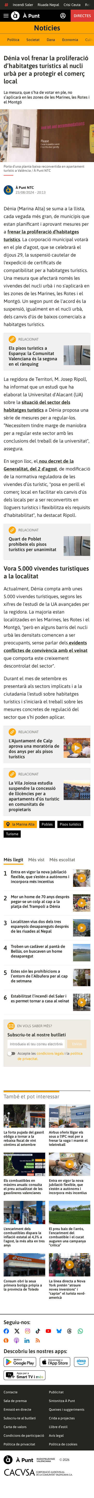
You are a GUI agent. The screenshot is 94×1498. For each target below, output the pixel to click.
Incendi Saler (23, 5)
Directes (82, 16)
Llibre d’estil (58, 1427)
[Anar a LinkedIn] (28, 1340)
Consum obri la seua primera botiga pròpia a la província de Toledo (23, 1285)
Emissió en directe (17, 1409)
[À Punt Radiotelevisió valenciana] (29, 1459)
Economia (70, 40)
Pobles (47, 824)
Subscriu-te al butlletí (20, 1418)
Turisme (12, 834)
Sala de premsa (15, 1401)
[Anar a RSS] (39, 1340)
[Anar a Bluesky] (60, 1331)
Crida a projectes (62, 1418)
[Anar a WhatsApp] (81, 1331)
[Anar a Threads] (70, 1331)
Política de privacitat (19, 1444)
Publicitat (56, 1392)
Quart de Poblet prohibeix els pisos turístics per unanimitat (32, 544)
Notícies (47, 28)
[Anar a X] (17, 1331)
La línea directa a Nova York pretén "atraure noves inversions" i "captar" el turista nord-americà (67, 1289)
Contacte (11, 1392)
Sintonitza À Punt (62, 1401)
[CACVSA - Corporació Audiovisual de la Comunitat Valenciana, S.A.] (38, 1472)
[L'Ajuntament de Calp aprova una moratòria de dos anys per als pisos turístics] (77, 748)
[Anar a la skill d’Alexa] (81, 1362)
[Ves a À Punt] (25, 15)
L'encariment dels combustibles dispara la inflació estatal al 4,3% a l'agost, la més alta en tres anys (24, 1237)
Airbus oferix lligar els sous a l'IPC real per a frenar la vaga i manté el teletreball (68, 1138)
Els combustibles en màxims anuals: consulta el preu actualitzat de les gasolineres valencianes (23, 1186)
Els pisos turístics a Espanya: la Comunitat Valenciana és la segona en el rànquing (33, 356)
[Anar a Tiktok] (39, 1331)
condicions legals (50, 1053)
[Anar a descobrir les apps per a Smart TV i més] (25, 1375)
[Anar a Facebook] (7, 1331)
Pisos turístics (70, 824)
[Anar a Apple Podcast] (17, 1340)
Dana (51, 40)
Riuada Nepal (48, 5)
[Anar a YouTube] (49, 1331)
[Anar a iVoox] (7, 1340)
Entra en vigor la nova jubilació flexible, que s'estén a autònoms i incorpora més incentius (68, 1186)
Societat (33, 40)
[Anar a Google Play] (20, 1362)
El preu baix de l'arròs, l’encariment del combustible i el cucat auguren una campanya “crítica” (67, 1237)
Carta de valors (15, 1427)
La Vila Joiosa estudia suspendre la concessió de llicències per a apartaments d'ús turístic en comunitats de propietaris (34, 796)
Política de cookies (63, 1444)
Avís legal (56, 1435)
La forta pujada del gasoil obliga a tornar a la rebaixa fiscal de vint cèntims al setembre (24, 1138)
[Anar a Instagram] (28, 1331)
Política (13, 40)
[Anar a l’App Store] (55, 1362)
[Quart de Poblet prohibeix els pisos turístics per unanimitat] (77, 546)
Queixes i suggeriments (66, 1409)
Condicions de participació (24, 1435)
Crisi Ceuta (72, 5)
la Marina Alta (23, 824)
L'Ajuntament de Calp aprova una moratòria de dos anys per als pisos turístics (34, 748)
